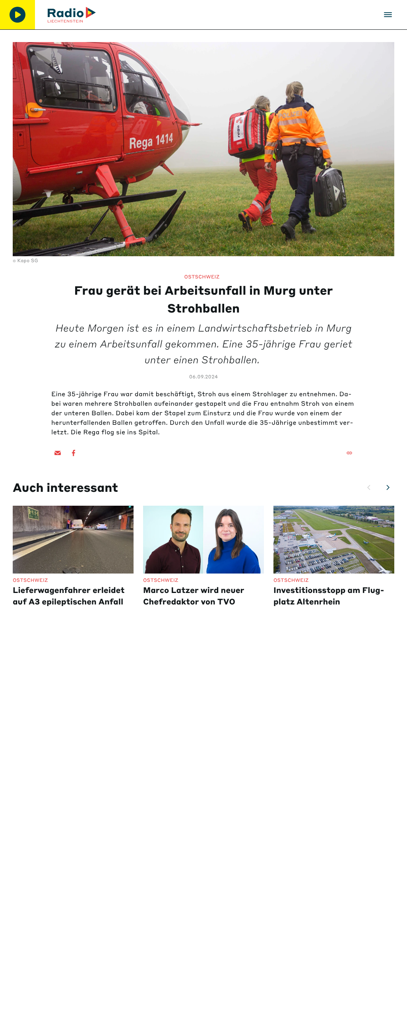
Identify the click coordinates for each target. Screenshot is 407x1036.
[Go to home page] (72, 14)
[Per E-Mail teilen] (57, 453)
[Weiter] (388, 487)
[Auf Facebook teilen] (73, 453)
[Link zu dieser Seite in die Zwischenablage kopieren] (349, 453)
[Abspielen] (17, 15)
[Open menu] (388, 14)
